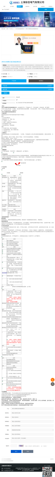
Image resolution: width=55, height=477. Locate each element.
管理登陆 (32, 470)
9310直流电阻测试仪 (20, 28)
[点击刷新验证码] (21, 446)
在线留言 (43, 6)
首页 (4, 6)
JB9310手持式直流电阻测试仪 (8, 460)
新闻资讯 (27, 6)
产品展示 (20, 6)
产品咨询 (14, 80)
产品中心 (11, 28)
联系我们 (50, 6)
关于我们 (12, 6)
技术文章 (35, 6)
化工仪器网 (24, 469)
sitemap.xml (27, 470)
